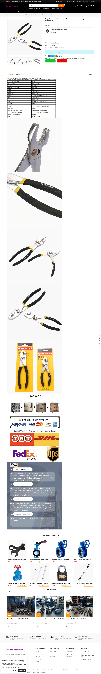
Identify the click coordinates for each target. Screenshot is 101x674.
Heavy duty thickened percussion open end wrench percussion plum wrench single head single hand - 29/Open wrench (17, 559)
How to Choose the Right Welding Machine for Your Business (21, 618)
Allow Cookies (22, 670)
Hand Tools (19, 14)
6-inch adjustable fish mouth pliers (64, 58)
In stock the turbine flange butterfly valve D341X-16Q (84, 559)
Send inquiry (62, 61)
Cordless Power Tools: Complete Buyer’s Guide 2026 (50, 618)
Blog (14, 11)
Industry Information (39, 654)
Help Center (52, 656)
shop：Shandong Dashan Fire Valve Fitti (47, 561)
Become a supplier (69, 651)
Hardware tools (38, 8)
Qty (46, 42)
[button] (7, 61)
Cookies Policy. (19, 667)
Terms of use (37, 656)
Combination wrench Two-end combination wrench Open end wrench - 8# (39, 583)
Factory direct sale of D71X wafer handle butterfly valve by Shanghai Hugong (39, 559)
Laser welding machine (57, 8)
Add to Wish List (50, 47)
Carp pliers (51, 58)
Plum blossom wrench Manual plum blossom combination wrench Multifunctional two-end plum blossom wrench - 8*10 (84, 583)
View (8, 626)
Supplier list (21, 11)
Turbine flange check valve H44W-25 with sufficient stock (61, 559)
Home (8, 11)
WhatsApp (50, 60)
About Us (37, 651)
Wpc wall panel (46, 8)
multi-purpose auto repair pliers (78, 58)
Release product (69, 656)
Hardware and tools (12, 14)
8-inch (55, 58)
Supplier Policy (69, 654)
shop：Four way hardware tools (23, 561)
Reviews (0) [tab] (18, 74)
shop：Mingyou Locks (67, 585)
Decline (14, 670)
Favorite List (52, 654)
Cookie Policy (37, 661)
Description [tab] (11, 74)
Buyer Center (53, 651)
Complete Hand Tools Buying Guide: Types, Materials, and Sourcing (80, 618)
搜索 (61, 5)
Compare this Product (60, 47)
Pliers (24, 14)
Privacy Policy (38, 659)
